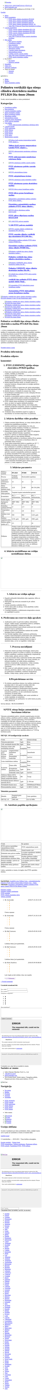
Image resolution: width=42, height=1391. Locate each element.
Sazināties (8, 64)
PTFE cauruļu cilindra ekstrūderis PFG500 (22, 33)
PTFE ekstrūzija (10, 1100)
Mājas (6, 15)
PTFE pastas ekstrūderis (16, 34)
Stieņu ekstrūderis (10, 17)
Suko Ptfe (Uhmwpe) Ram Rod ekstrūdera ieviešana (25, 26)
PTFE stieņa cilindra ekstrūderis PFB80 (21, 21)
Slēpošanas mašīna (14, 48)
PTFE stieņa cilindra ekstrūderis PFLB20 (21, 19)
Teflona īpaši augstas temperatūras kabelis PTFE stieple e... (22, 147)
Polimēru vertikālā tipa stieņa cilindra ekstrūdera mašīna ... (20, 258)
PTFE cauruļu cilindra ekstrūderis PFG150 (22, 29)
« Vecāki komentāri (7, 981)
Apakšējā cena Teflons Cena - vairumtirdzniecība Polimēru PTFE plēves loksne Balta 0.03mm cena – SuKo (20, 882)
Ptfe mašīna (8, 40)
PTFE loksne (9, 133)
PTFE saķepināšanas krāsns (20, 176)
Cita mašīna (8, 123)
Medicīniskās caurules (11, 137)
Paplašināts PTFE (15, 1146)
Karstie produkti (6, 1142)
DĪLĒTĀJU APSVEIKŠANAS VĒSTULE (18, 5)
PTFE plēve (8, 135)
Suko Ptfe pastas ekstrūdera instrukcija (20, 55)
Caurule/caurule (9, 126)
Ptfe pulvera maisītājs (15, 41)
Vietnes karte (16, 1142)
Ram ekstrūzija (13, 45)
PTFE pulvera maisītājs (12, 121)
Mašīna (7, 81)
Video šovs (8, 66)
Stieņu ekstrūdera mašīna (12, 83)
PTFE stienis (9, 131)
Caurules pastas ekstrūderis (17, 50)
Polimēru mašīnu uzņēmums (9, 891)
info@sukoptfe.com (11, 7)
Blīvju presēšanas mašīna (16, 47)
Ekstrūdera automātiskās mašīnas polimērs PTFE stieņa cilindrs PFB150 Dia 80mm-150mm (19, 885)
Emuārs (11, 73)
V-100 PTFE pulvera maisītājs (21, 225)
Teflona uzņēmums (19, 1144)
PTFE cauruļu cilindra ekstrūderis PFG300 (22, 31)
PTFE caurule (9, 1102)
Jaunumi (11, 71)
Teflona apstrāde (6, 896)
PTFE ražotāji (5, 1146)
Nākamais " (11, 978)
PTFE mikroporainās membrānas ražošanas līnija (24, 125)
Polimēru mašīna (6, 890)
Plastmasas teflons (31, 1144)
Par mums (12, 60)
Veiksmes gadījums (11, 67)
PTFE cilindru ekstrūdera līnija (10, 895)
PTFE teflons (26, 1146)
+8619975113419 (10, 1074)
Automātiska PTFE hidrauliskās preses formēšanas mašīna (22, 292)
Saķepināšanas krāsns (15, 52)
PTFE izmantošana (7, 1144)
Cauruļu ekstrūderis (11, 28)
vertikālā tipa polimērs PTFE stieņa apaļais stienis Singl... (23, 280)
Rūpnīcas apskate (14, 62)
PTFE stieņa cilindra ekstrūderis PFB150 (21, 22)
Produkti (7, 1094)
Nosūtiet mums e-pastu (8, 347)
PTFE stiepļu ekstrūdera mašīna (18, 57)
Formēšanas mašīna (15, 43)
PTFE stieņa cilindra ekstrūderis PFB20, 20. (22, 24)
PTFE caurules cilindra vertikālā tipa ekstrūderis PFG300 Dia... (22, 235)
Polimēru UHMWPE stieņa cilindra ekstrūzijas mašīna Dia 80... (23, 269)
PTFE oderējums (10, 128)
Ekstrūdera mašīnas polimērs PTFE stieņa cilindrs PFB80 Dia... (23, 247)
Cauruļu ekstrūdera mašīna (13, 111)
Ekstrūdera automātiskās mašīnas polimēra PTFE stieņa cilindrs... (22, 205)
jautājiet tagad (5, 1136)
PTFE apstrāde (5, 893)
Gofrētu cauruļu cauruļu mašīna (18, 54)
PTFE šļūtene (9, 130)
